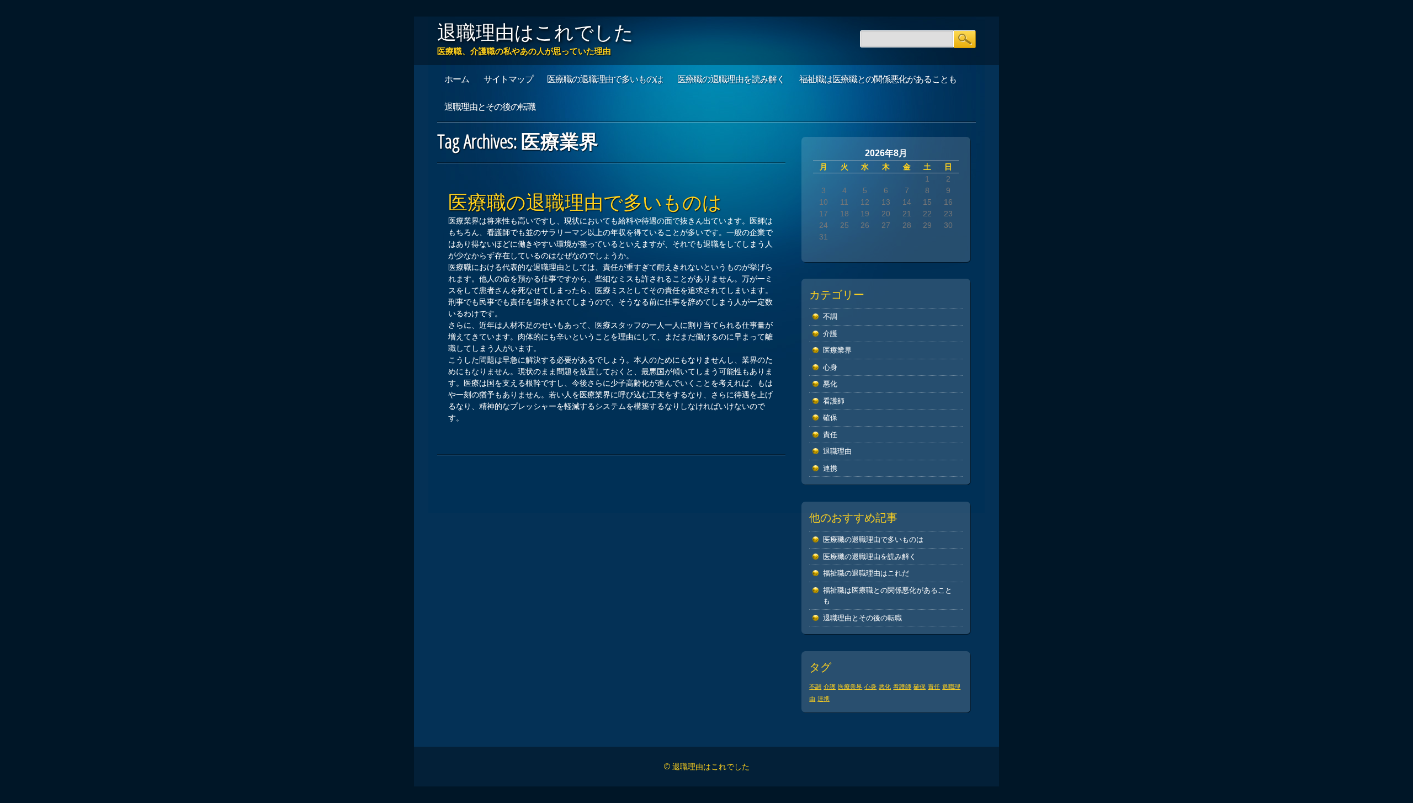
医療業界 (837, 350)
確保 (830, 417)
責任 (830, 434)
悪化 (830, 384)
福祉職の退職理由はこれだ (866, 573)
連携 (830, 468)
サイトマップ (508, 79)
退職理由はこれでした (535, 32)
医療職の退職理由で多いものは (605, 79)
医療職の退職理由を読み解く (731, 79)
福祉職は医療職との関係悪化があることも (878, 79)
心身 (830, 367)
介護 (830, 333)
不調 (830, 316)
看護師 (833, 401)
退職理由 (837, 451)
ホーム (456, 79)
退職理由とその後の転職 (489, 106)
